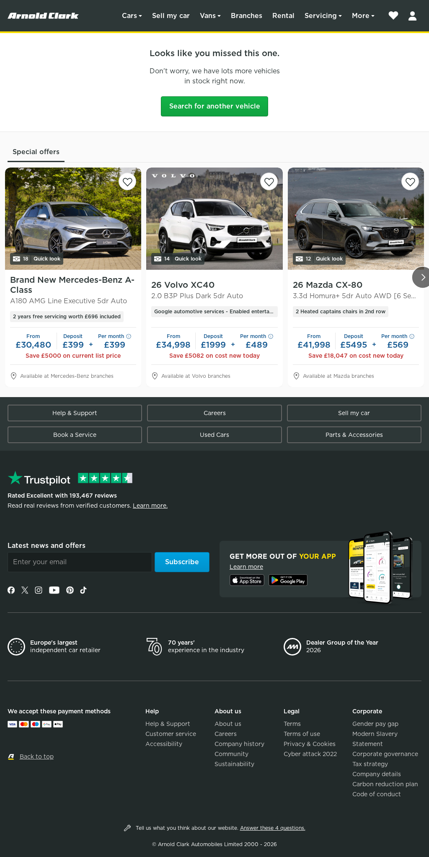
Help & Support (74, 413)
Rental (283, 16)
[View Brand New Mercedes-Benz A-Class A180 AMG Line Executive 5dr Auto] (73, 219)
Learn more (246, 566)
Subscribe (182, 562)
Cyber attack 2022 (310, 754)
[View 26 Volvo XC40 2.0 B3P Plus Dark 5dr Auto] (214, 219)
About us (227, 723)
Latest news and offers (46, 546)
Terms (292, 723)
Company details (376, 774)
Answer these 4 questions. (272, 828)
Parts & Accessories (354, 434)
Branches (246, 16)
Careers (215, 413)
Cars (129, 16)
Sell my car (171, 16)
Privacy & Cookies (310, 744)
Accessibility (163, 744)
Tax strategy (370, 764)
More (361, 16)
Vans (208, 16)
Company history (239, 744)
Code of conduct (376, 794)
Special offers (36, 152)
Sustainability (234, 764)
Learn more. (150, 505)
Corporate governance (385, 754)
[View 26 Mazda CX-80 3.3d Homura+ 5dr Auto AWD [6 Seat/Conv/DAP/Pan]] (356, 219)
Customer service (170, 734)
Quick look (41, 259)
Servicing (321, 16)
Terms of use (302, 734)
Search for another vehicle (214, 106)
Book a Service (74, 434)
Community (231, 754)
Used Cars (214, 434)
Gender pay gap (375, 723)
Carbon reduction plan (385, 784)
